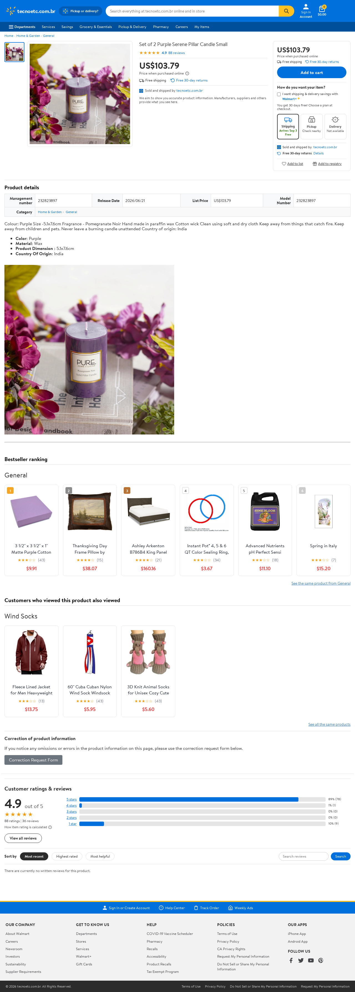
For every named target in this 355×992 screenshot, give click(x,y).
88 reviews (176, 53)
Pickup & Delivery (132, 26)
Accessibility (156, 956)
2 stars (72, 817)
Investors (13, 956)
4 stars (71, 805)
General (48, 35)
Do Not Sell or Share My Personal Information (263, 986)
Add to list (295, 163)
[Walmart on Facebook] (291, 960)
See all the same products (329, 724)
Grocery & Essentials (96, 26)
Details (318, 153)
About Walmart (17, 933)
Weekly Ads (244, 907)
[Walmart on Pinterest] (321, 960)
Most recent (34, 856)
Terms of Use (227, 933)
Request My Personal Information (243, 956)
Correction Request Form (33, 760)
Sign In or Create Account (129, 907)
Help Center (175, 907)
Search (340, 856)
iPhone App (297, 933)
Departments (24, 26)
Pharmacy (161, 26)
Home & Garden (28, 35)
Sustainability (16, 964)
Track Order (209, 907)
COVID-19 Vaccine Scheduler (170, 933)
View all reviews (23, 838)
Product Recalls (159, 964)
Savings (67, 26)
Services (48, 26)
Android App (298, 941)
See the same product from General (321, 583)
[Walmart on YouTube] (311, 960)
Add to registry (330, 163)
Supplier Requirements (23, 971)
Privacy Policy (228, 941)
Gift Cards (84, 964)
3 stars (72, 811)
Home (8, 35)
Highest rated (67, 856)
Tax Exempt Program (163, 971)
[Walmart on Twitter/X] (301, 960)
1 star (73, 824)
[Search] (286, 11)
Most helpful (100, 856)
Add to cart (312, 72)
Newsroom (14, 948)
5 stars (72, 799)
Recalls (152, 948)
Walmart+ (84, 956)
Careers (182, 26)
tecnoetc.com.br (189, 90)
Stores (81, 941)
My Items (201, 26)
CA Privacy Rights (231, 948)
